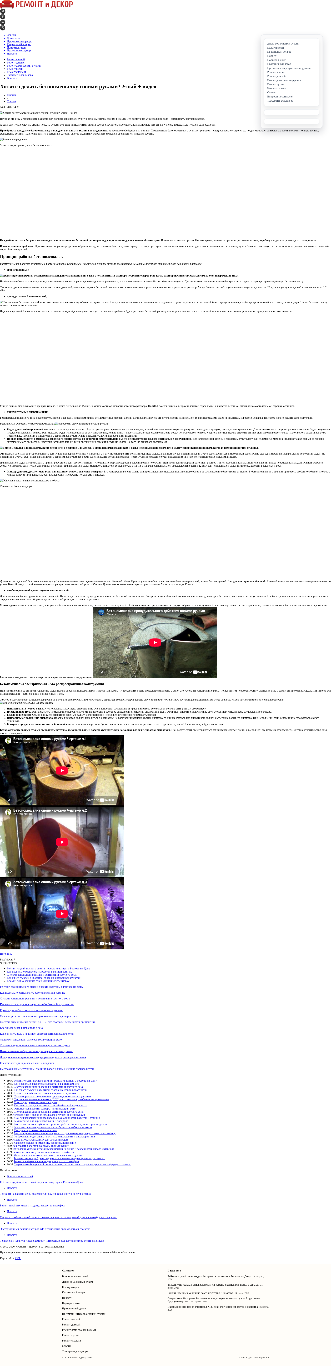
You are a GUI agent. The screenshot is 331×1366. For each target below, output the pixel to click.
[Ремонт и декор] (36, 7)
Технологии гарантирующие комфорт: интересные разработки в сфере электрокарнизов (52, 1240)
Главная (11, 94)
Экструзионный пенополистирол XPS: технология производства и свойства (45, 1228)
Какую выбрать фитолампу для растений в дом (40, 1139)
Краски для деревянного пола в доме (21, 1027)
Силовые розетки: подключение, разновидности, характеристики (38, 1016)
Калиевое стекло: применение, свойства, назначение (45, 1142)
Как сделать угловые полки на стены (35, 1130)
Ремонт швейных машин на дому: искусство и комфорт (46, 1161)
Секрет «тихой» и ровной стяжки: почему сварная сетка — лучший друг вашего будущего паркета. (72, 1164)
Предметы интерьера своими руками (84, 1313)
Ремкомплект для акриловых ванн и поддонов (27, 1063)
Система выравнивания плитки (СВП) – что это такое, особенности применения (47, 1021)
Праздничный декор (74, 1308)
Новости (12, 1187)
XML (18, 1258)
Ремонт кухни (15, 68)
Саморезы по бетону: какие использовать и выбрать (43, 1152)
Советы (11, 101)
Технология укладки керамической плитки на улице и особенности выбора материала (63, 1148)
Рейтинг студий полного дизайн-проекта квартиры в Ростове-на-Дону (48, 968)
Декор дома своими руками (78, 1281)
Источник (6, 953)
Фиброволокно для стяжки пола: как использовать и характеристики (54, 1136)
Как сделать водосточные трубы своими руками (40, 1145)
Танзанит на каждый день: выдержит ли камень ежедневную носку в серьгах (59, 1158)
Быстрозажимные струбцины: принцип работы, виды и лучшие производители (47, 1068)
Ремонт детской (16, 62)
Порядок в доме (71, 1303)
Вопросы (12, 78)
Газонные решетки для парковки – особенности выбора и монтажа (53, 1127)
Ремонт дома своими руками (24, 65)
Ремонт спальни (16, 71)
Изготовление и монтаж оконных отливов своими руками (48, 1155)
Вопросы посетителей (20, 1176)
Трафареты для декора (20, 74)
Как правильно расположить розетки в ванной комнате (39, 971)
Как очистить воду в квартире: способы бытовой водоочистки (44, 977)
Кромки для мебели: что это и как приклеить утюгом (38, 980)
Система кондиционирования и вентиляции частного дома (42, 974)
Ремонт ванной (16, 59)
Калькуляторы (70, 1287)
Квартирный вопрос (74, 1292)
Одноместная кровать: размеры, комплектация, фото (31, 1039)
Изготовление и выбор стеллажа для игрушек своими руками (36, 1051)
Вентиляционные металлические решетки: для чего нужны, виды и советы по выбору (65, 1133)
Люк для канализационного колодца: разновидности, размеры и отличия (43, 1057)
